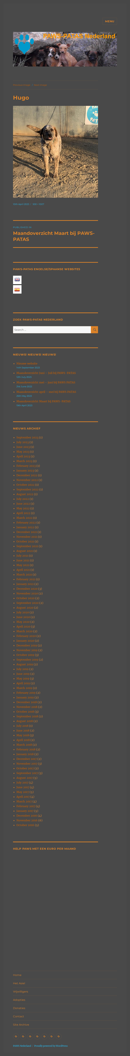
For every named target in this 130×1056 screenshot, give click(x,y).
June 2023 (23, 447)
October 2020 (25, 598)
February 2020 (26, 636)
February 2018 (25, 749)
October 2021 (25, 541)
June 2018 (22, 730)
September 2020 (27, 603)
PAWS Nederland (22, 1046)
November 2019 (27, 650)
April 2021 (23, 569)
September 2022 (27, 489)
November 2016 (27, 820)
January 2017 (25, 811)
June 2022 (23, 503)
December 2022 (26, 475)
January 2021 (25, 584)
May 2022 (23, 508)
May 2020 (23, 621)
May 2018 (22, 735)
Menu (109, 21)
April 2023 (23, 456)
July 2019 (22, 669)
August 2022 (24, 494)
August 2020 (24, 607)
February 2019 (26, 692)
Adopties (19, 999)
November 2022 (27, 480)
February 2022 (26, 522)
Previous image (21, 85)
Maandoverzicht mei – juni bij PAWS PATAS (45, 382)
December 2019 (26, 645)
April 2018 (23, 740)
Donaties (19, 1008)
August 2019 (24, 664)
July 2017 (22, 782)
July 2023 (22, 442)
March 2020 (24, 631)
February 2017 (25, 806)
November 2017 (26, 763)
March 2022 (24, 517)
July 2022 (22, 499)
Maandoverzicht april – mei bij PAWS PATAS (46, 392)
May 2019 (22, 678)
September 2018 (27, 716)
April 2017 (23, 796)
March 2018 (24, 744)
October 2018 (25, 711)
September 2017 (27, 773)
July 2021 (22, 555)
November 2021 (26, 536)
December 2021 (26, 532)
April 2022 (23, 513)
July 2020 (22, 612)
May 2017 (22, 792)
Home (17, 975)
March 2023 (24, 461)
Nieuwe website (26, 363)
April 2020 (23, 626)
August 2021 (24, 551)
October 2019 (25, 655)
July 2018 (22, 725)
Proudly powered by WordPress (51, 1046)
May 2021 (22, 565)
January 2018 (25, 754)
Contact (18, 1016)
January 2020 (25, 640)
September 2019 (27, 659)
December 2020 (26, 588)
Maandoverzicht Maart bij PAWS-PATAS (43, 401)
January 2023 (25, 470)
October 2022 (25, 484)
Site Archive (21, 1024)
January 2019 (25, 697)
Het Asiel (19, 983)
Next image (40, 85)
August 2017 (24, 777)
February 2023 (26, 465)
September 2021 (27, 546)
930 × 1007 (38, 204)
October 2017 (25, 768)
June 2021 (22, 560)
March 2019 (24, 688)
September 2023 (27, 437)
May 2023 (22, 451)
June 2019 (23, 673)
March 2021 (24, 574)
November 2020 (27, 593)
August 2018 (24, 721)
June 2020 (23, 617)
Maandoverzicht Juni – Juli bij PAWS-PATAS (46, 373)
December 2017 (26, 759)
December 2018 (26, 702)
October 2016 (25, 825)
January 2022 (25, 527)
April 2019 (23, 683)
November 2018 (26, 707)
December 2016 (26, 815)
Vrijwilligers (20, 991)
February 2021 (25, 579)
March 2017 (24, 801)
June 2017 (22, 787)
